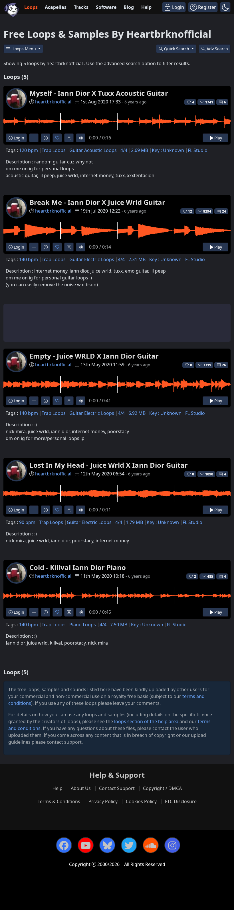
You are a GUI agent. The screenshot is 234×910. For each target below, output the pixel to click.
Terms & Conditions (59, 801)
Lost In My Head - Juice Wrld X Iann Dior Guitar (108, 465)
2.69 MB (139, 150)
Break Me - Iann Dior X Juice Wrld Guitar (97, 202)
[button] (225, 7)
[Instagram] (172, 845)
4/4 (123, 150)
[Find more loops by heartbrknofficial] (34, 137)
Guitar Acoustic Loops (93, 150)
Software (106, 7)
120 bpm (28, 150)
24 (224, 211)
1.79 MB (134, 522)
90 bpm (27, 522)
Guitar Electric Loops (91, 259)
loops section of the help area (146, 721)
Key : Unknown (168, 150)
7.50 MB (118, 624)
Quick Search (177, 48)
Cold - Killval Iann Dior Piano (77, 567)
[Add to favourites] (57, 138)
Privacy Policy (103, 801)
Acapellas (55, 7)
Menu (25, 48)
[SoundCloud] (151, 845)
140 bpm (28, 259)
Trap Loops (54, 150)
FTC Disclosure (181, 801)
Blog (129, 7)
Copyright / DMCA (162, 788)
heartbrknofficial (53, 102)
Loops (31, 7)
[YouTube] (86, 845)
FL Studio (197, 150)
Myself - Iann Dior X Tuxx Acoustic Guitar (98, 93)
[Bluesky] (107, 845)
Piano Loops (82, 624)
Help (146, 7)
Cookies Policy (141, 801)
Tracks (81, 7)
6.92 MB (137, 413)
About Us (81, 788)
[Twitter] (129, 845)
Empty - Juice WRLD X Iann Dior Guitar (94, 356)
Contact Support (117, 788)
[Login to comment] (69, 137)
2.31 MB (137, 259)
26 (224, 365)
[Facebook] (64, 845)
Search (217, 48)
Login (18, 138)
